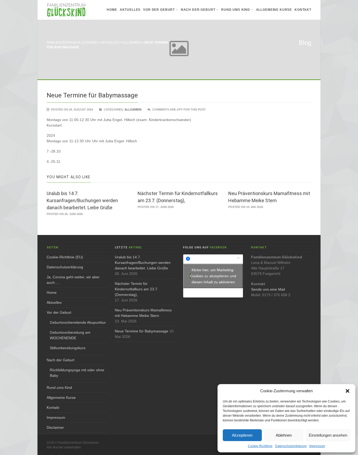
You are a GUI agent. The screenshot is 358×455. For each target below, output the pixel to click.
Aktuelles (130, 10)
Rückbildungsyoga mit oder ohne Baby (77, 373)
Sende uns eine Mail (268, 289)
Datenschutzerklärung (291, 446)
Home (112, 10)
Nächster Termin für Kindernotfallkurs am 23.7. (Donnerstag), (136, 289)
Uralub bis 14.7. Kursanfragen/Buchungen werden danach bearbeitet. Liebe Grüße (82, 200)
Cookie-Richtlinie (260, 446)
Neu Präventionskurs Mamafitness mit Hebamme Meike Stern (143, 313)
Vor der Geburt (159, 10)
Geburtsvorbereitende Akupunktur (78, 322)
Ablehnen (284, 435)
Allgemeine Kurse (274, 10)
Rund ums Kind (235, 10)
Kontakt (303, 10)
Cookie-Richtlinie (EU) (65, 257)
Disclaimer (55, 427)
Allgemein (133, 109)
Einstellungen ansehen (328, 435)
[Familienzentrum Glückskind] (66, 10)
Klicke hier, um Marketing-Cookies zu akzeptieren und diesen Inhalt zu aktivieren (213, 276)
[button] (347, 391)
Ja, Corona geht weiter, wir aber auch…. (73, 280)
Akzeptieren (242, 435)
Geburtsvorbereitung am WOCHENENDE (70, 335)
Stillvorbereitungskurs (67, 348)
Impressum (317, 446)
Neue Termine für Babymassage (141, 331)
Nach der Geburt (198, 10)
